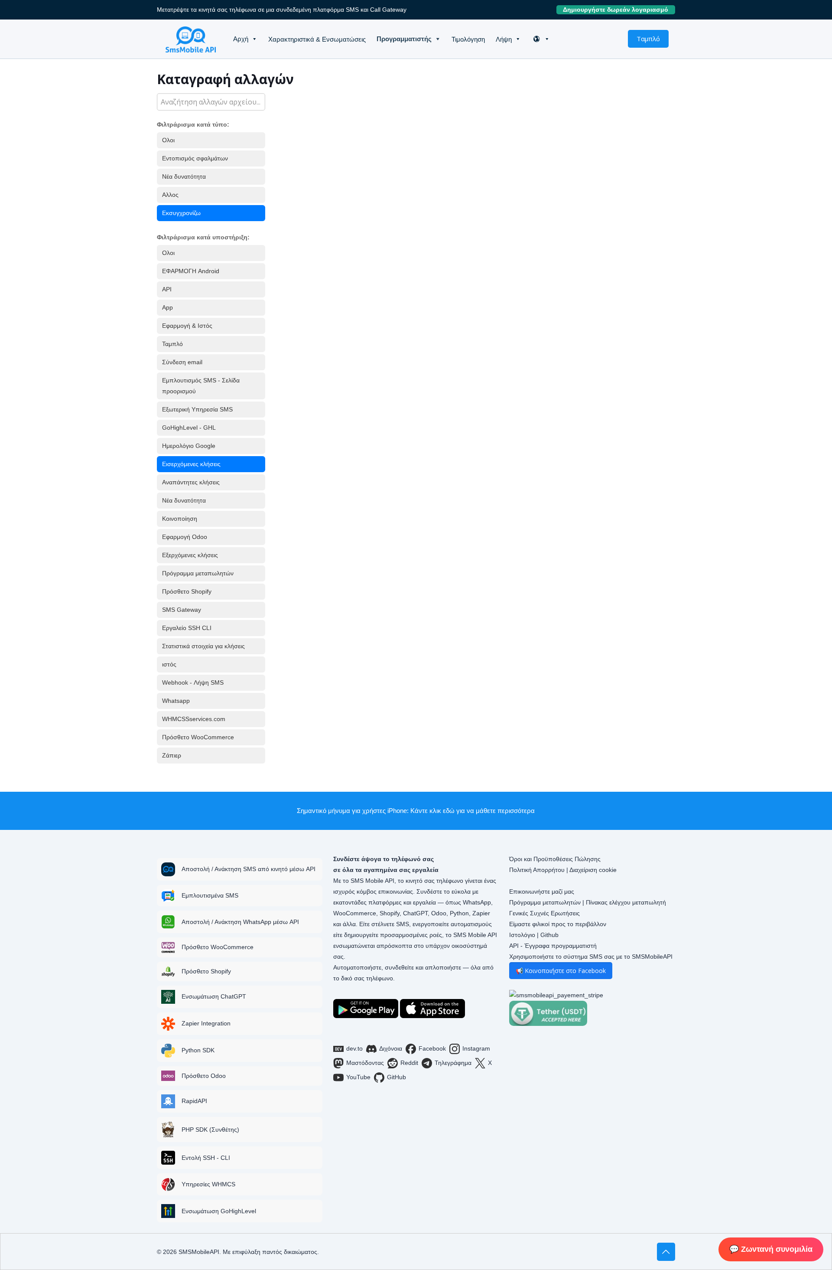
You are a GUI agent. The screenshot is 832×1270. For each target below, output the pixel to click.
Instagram (476, 1048)
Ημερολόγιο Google (188, 445)
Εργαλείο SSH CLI (186, 627)
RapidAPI (194, 1100)
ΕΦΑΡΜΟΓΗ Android (190, 271)
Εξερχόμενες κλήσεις (190, 555)
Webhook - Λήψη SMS (193, 682)
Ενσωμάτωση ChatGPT (214, 996)
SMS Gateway (181, 609)
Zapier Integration (206, 1023)
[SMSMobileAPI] (191, 39)
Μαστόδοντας (365, 1062)
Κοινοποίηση (179, 518)
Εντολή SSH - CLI (206, 1157)
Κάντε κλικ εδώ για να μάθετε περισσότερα (472, 810)
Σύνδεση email (182, 362)
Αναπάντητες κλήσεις (191, 482)
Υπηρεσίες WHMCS (208, 1184)
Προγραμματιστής (404, 38)
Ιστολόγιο (522, 934)
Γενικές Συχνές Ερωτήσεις (544, 913)
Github (549, 934)
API (167, 289)
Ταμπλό (648, 38)
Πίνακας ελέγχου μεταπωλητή (626, 902)
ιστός (169, 664)
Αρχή (240, 38)
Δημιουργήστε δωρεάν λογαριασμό (619, 9)
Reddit (409, 1062)
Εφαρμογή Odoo (184, 536)
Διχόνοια (390, 1048)
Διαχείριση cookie (593, 869)
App (167, 307)
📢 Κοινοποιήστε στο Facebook (561, 970)
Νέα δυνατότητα (184, 176)
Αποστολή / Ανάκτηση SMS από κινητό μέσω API (248, 868)
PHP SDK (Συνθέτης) (210, 1129)
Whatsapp (176, 700)
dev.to (354, 1048)
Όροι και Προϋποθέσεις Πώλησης (555, 858)
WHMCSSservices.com (193, 718)
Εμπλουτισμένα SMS (210, 895)
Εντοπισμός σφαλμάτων (195, 158)
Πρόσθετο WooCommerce (198, 737)
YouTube (358, 1077)
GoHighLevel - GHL (189, 427)
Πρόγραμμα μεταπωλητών (198, 573)
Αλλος (170, 194)
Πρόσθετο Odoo (204, 1075)
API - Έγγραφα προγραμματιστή (553, 945)
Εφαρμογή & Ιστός (187, 325)
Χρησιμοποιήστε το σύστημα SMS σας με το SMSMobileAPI (591, 956)
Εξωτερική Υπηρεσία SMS (197, 409)
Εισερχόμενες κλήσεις (191, 463)
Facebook (432, 1048)
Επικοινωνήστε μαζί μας (541, 891)
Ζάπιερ (171, 755)
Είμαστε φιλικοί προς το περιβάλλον (557, 924)
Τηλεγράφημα (453, 1062)
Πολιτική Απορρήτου (537, 869)
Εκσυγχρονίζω (181, 212)
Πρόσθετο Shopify (186, 591)
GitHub (396, 1077)
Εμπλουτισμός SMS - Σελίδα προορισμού (201, 386)
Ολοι (168, 140)
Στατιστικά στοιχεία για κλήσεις (203, 646)
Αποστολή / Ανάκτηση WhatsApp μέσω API (240, 921)
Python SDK (198, 1050)
